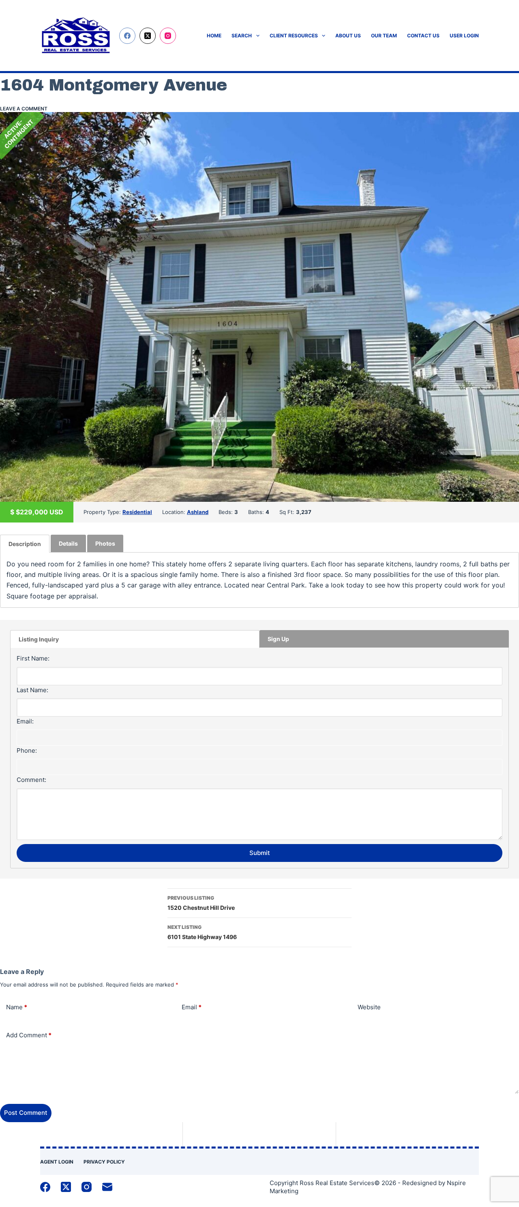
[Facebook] (127, 36)
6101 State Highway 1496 (202, 932)
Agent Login (56, 1162)
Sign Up (278, 638)
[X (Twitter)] (147, 36)
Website (369, 1007)
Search (242, 35)
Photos (105, 543)
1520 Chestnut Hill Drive (201, 903)
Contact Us (423, 35)
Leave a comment (23, 109)
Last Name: (32, 690)
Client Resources (294, 35)
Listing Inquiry (39, 639)
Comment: (31, 780)
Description (25, 543)
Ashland (197, 512)
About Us (348, 35)
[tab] (24, 544)
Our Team (384, 35)
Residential (137, 512)
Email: (25, 721)
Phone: (27, 750)
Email (192, 1007)
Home (214, 35)
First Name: (33, 658)
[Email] (107, 1187)
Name (16, 1007)
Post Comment (25, 1112)
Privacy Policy (104, 1162)
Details (68, 543)
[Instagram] (168, 36)
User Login (464, 35)
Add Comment (28, 1035)
